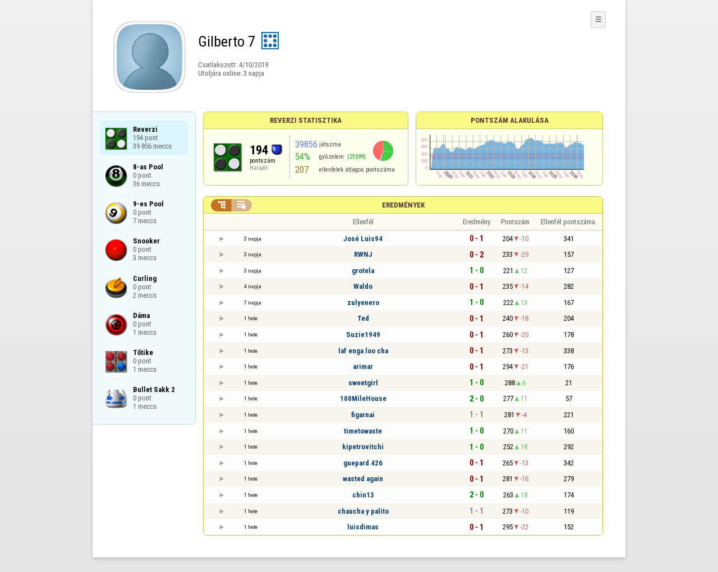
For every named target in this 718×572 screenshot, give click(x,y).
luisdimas (363, 527)
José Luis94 (363, 238)
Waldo (362, 286)
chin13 (363, 495)
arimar (363, 366)
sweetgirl (363, 383)
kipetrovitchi (363, 446)
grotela (363, 270)
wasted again (363, 478)
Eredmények (403, 205)
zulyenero (363, 302)
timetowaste (363, 431)
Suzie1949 (363, 334)
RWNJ (363, 254)
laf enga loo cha (363, 351)
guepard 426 (363, 463)
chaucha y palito (363, 511)
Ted (363, 318)
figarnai (363, 414)
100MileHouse (363, 398)
